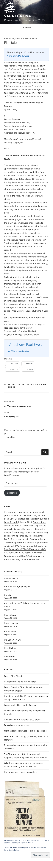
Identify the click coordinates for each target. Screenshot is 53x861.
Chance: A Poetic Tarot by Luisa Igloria (22, 719)
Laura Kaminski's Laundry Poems (20, 705)
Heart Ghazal (10, 615)
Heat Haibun (10, 648)
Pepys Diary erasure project (17, 725)
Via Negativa (17, 16)
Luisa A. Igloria (11, 522)
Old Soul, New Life (12, 640)
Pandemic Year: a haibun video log (20, 682)
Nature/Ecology (17, 385)
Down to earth (11, 578)
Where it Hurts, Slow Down (17, 586)
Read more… (35, 559)
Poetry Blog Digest (13, 676)
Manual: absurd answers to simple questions (25, 731)
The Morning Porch (13, 542)
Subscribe (12, 493)
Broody (7, 595)
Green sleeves (11, 623)
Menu (28, 28)
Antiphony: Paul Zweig (18, 56)
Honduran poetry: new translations (20, 772)
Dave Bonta (31, 39)
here (35, 93)
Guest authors (39, 522)
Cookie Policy (14, 850)
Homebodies (10, 631)
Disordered (9, 656)
